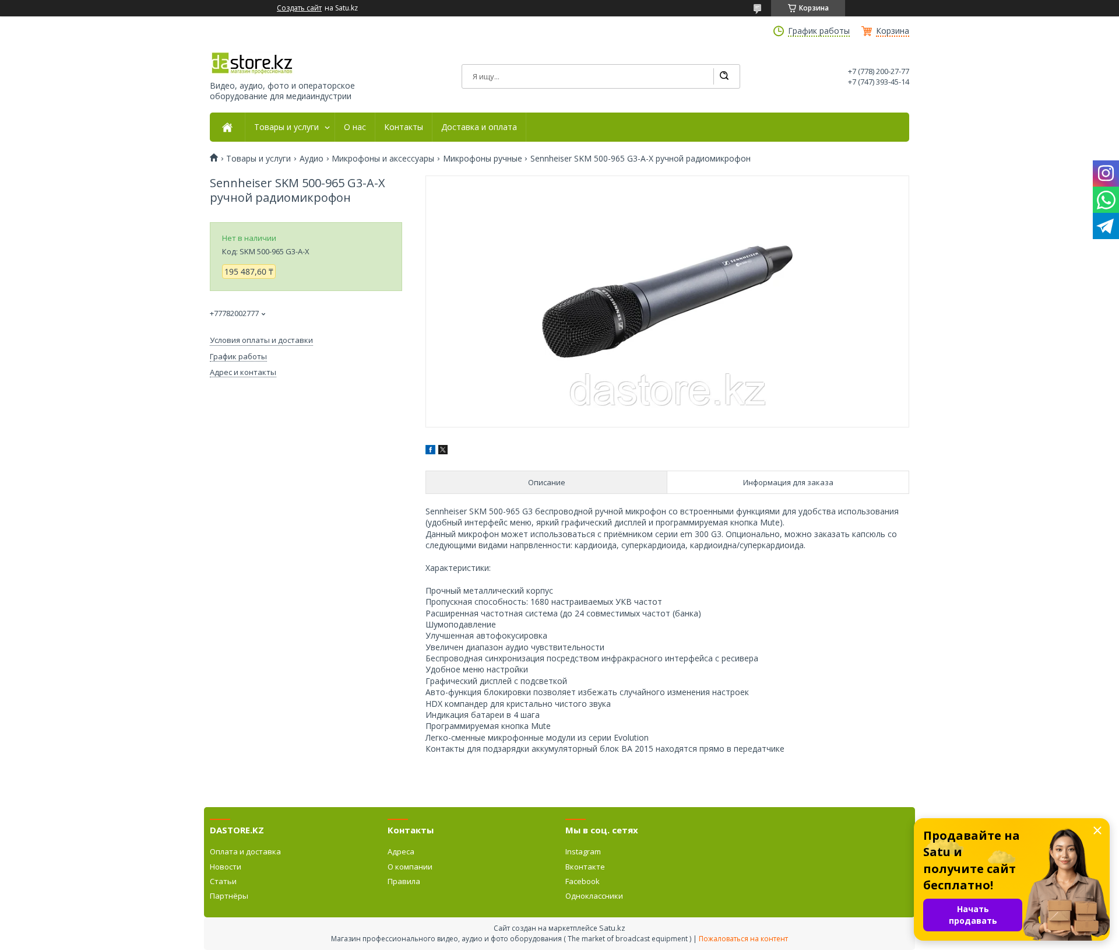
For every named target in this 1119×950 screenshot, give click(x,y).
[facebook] (430, 451)
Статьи (223, 881)
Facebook (582, 881)
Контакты (403, 127)
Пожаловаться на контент (743, 939)
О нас (355, 127)
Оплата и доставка (245, 851)
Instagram (583, 851)
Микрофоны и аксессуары (383, 158)
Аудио (311, 158)
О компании (410, 866)
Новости (225, 866)
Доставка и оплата (479, 127)
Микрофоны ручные (482, 158)
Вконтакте (585, 866)
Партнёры (229, 896)
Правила (404, 881)
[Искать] (723, 76)
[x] (443, 451)
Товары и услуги (286, 127)
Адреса (401, 851)
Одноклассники (594, 896)
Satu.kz (612, 928)
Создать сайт (299, 8)
